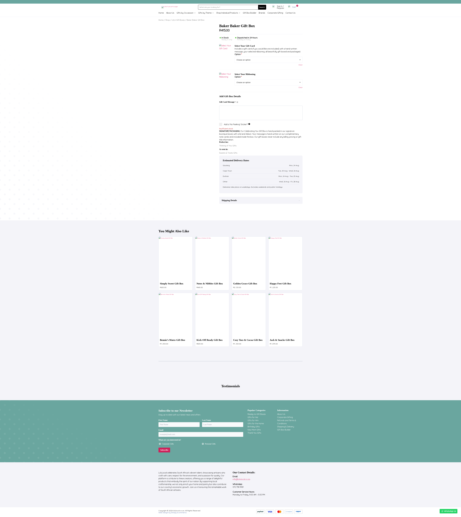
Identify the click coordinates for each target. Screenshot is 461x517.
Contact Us (290, 13)
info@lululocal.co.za (241, 479)
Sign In (279, 6)
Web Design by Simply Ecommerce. (172, 512)
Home (161, 13)
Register (280, 8)
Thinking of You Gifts (228, 146)
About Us (170, 13)
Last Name (206, 420)
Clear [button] (300, 65)
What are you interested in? (169, 440)
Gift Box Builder (249, 13)
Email (160, 430)
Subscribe (164, 450)
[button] (225, 50)
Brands (262, 13)
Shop (167, 20)
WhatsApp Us (450, 511)
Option (238, 54)
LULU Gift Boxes (178, 20)
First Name (163, 420)
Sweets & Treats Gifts (228, 153)
